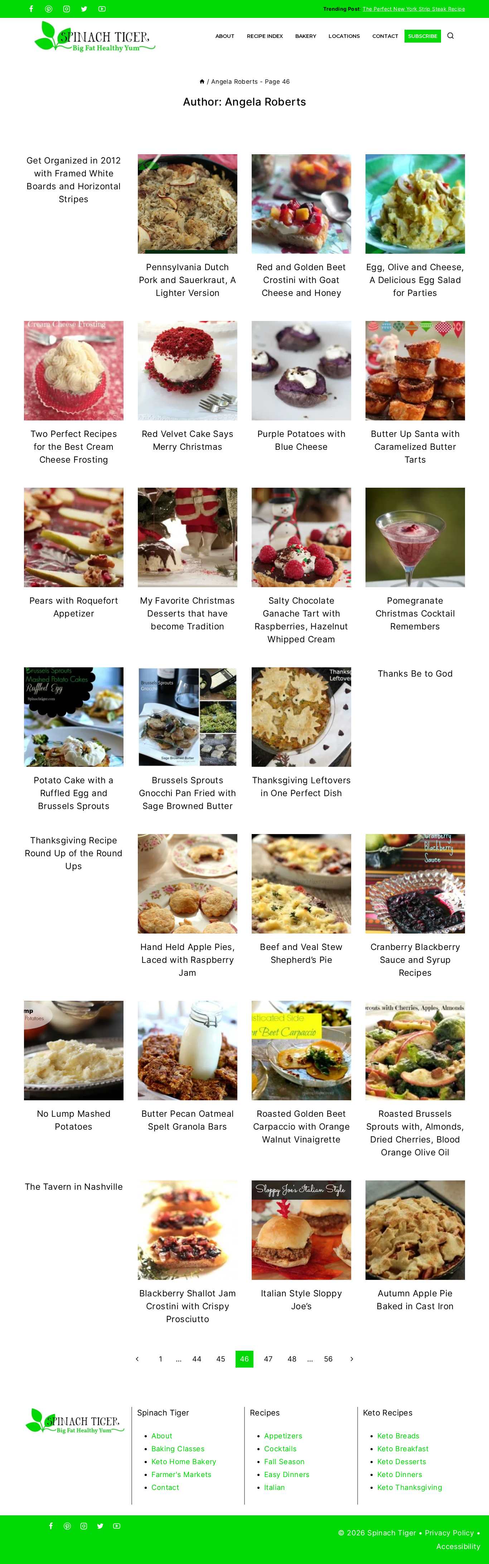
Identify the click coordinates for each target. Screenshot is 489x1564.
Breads (408, 1436)
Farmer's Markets (181, 1474)
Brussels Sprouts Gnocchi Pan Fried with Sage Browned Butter (187, 793)
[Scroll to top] (471, 1535)
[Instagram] (66, 9)
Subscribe (422, 36)
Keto (386, 1436)
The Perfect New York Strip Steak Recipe (414, 9)
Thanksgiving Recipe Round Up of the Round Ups (73, 853)
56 (328, 1359)
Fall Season (284, 1461)
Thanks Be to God (415, 673)
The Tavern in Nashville (74, 1186)
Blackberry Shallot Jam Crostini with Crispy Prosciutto (187, 1306)
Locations (344, 36)
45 (221, 1359)
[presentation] (187, 204)
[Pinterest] (49, 9)
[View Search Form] (450, 36)
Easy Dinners (287, 1474)
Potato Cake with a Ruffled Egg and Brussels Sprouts (73, 793)
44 (197, 1359)
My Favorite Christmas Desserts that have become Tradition (187, 613)
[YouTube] (102, 9)
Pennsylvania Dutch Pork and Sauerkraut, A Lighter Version (187, 280)
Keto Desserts (401, 1461)
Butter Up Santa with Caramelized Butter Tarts (415, 447)
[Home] (202, 81)
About (225, 36)
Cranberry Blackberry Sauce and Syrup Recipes (415, 960)
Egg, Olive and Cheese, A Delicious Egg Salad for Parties (415, 280)
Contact (385, 36)
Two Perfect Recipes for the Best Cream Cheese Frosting (73, 447)
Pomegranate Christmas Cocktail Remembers (415, 613)
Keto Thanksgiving (409, 1487)
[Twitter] (84, 9)
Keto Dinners (399, 1474)
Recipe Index (265, 36)
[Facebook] (31, 9)
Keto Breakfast (403, 1448)
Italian (274, 1487)
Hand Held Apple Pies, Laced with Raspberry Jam (187, 960)
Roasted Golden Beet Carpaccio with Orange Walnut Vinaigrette (301, 1127)
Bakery (305, 36)
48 (292, 1359)
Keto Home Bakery (184, 1461)
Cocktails (280, 1448)
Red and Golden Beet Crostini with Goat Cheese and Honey (301, 280)
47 (268, 1359)
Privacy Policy (449, 1533)
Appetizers (283, 1436)
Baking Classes (178, 1448)
